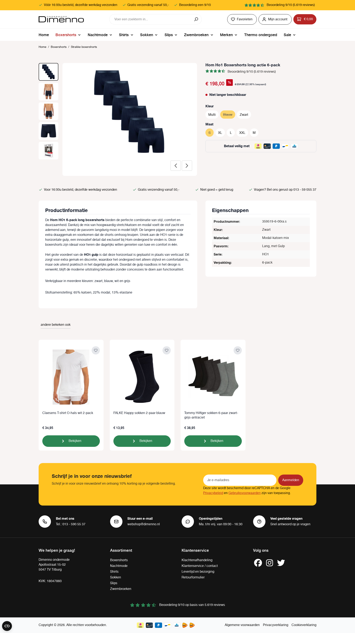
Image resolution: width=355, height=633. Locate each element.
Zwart (244, 114)
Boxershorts (119, 560)
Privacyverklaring (275, 625)
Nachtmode (119, 566)
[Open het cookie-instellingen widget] (7, 626)
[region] (118, 119)
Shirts (114, 571)
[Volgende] (187, 166)
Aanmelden (290, 480)
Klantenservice (195, 550)
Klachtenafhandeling (197, 560)
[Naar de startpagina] (61, 19)
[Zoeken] (196, 19)
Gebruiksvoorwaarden (244, 493)
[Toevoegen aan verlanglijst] (96, 350)
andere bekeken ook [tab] (55, 324)
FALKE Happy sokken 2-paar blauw (139, 413)
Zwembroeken (120, 589)
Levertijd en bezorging (198, 571)
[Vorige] (176, 166)
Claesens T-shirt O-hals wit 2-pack (67, 413)
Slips (113, 583)
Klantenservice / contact (200, 566)
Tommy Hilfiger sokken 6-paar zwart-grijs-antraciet (211, 415)
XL (220, 132)
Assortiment (121, 550)
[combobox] (150, 19)
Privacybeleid (213, 493)
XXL (242, 132)
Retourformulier (193, 577)
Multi (212, 114)
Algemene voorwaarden (242, 625)
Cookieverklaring (304, 625)
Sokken (115, 577)
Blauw (229, 114)
